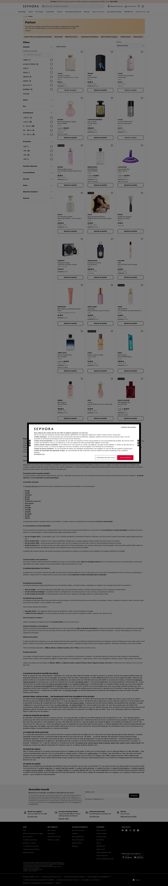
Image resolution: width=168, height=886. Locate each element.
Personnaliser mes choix (106, 457)
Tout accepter (125, 457)
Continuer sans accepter (128, 427)
